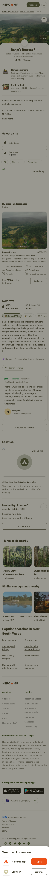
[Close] (24, 440)
